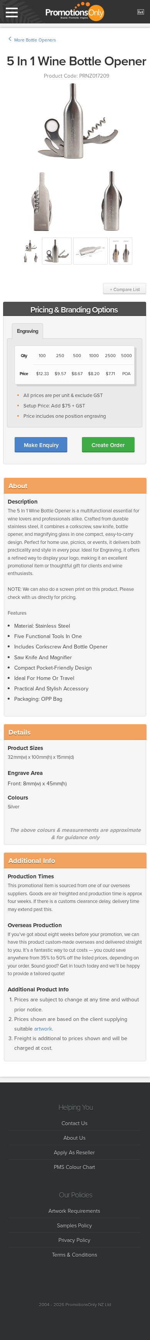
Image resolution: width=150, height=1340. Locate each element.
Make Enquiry (41, 445)
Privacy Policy (74, 1240)
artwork (43, 1029)
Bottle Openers (41, 40)
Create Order (108, 445)
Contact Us (74, 1123)
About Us (74, 1137)
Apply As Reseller (74, 1152)
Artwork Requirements (74, 1210)
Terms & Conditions (74, 1254)
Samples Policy (74, 1225)
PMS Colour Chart (74, 1166)
